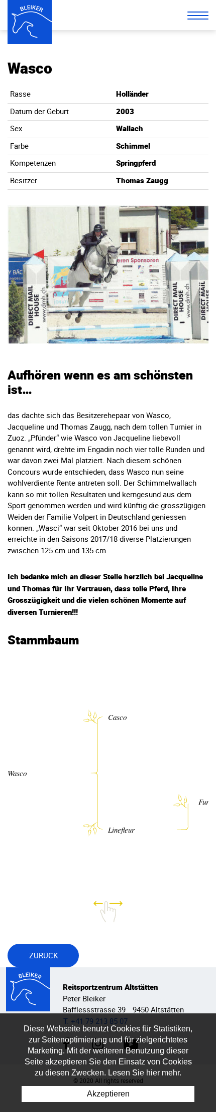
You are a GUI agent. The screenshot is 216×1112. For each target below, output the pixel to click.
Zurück (43, 955)
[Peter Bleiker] (30, 22)
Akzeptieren (108, 1093)
